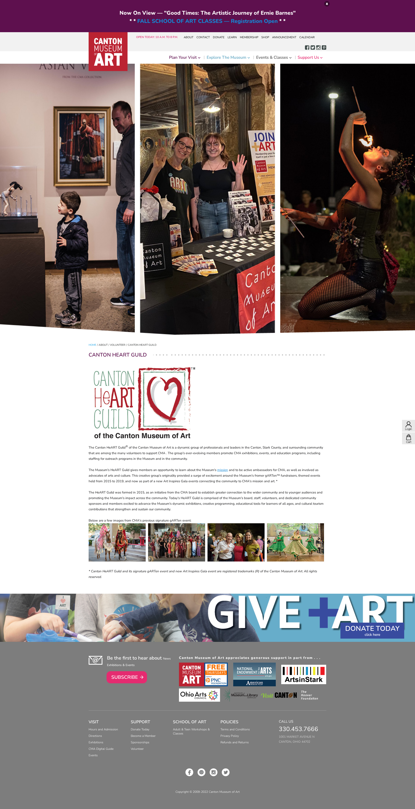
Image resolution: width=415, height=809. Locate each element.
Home (92, 345)
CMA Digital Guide (101, 749)
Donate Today (372, 628)
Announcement (284, 37)
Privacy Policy (229, 736)
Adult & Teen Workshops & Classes (191, 731)
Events (93, 755)
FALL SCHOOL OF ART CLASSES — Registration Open (207, 21)
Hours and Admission (103, 729)
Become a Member (143, 736)
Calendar (307, 37)
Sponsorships (140, 742)
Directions (95, 736)
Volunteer (137, 749)
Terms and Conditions (235, 729)
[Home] (108, 51)
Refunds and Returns (234, 742)
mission (222, 470)
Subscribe (124, 677)
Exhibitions (96, 742)
